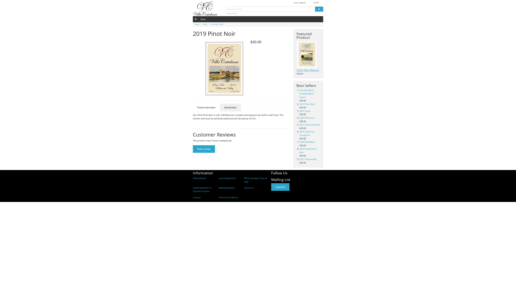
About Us (249, 187)
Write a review (204, 148)
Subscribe (280, 186)
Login (296, 2)
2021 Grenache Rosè (309, 124)
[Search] (319, 9)
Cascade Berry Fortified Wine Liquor (306, 94)
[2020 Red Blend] (306, 55)
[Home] (196, 19)
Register (302, 2)
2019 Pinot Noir (217, 24)
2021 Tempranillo (308, 159)
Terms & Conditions (228, 197)
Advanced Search (231, 13)
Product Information (206, 107)
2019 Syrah (305, 111)
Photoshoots (199, 178)
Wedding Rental (226, 187)
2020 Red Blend (307, 70)
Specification (230, 107)
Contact (197, 197)
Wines (203, 19)
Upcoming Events (227, 178)
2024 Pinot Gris (307, 117)
